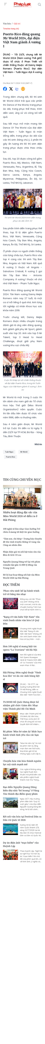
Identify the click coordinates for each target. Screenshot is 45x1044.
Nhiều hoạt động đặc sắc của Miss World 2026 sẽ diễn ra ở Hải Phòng (20, 516)
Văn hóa (7, 23)
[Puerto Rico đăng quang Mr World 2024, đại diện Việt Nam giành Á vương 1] (22, 4)
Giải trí (17, 23)
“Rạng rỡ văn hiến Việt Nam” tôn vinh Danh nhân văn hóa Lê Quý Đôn (21, 620)
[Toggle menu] (5, 4)
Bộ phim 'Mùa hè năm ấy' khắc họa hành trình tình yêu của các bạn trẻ (22, 735)
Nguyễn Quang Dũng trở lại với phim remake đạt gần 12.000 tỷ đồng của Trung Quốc (21, 564)
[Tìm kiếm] (39, 4)
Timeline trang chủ (11, 28)
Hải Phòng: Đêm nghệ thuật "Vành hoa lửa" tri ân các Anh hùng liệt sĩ (22, 676)
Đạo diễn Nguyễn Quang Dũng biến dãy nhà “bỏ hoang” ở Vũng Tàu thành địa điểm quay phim (21, 790)
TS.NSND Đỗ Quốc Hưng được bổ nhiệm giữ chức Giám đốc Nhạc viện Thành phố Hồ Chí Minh (21, 705)
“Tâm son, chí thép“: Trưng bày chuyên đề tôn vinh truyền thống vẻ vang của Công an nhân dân (22, 541)
